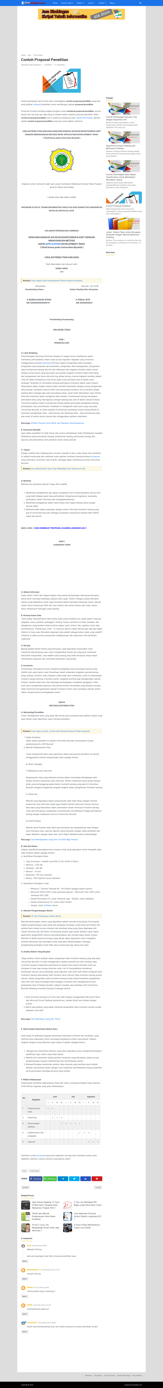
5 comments (60, 65)
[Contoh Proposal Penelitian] (124, 203)
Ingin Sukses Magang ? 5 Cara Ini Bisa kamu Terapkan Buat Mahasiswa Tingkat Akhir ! (45, 1205)
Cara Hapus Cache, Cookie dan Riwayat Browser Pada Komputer (60, 731)
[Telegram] (63, 1178)
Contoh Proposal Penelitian (118, 206)
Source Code (66, 3)
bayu (29, 1245)
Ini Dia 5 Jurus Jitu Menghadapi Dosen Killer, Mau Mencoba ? (45, 1228)
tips (25, 1171)
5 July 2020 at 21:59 (41, 1287)
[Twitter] (74, 1178)
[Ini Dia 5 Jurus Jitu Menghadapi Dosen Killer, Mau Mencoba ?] (25, 1227)
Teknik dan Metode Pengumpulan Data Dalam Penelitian (43, 1216)
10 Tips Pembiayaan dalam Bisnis (46, 916)
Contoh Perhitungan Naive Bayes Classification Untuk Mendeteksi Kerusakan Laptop (121, 177)
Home (55, 3)
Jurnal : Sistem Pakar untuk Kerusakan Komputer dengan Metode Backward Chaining (123, 234)
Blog (111, 3)
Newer (25, 1187)
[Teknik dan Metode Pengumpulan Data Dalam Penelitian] (25, 1216)
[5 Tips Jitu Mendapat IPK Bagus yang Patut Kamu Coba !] (67, 1205)
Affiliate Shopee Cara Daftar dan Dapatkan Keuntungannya (57, 423)
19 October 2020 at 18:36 (46, 1323)
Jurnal (90, 3)
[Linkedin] (85, 1178)
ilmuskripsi (32, 1322)
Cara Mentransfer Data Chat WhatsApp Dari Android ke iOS (58, 468)
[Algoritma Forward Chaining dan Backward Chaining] (124, 142)
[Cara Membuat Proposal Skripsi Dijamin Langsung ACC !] (67, 1216)
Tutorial (101, 3)
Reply (25, 1261)
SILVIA (30, 1305)
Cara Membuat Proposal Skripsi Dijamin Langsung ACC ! (87, 1216)
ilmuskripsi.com (137, 1385)
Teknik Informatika (84, 118)
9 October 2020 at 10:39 (42, 1305)
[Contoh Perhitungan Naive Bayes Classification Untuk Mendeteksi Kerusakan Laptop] (124, 171)
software (48, 905)
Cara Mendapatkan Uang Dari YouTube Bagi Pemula (54, 839)
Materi (79, 3)
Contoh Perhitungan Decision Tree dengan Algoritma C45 (121, 118)
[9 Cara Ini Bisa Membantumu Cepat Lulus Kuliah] (67, 1227)
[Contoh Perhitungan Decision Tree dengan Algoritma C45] (124, 114)
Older (98, 1187)
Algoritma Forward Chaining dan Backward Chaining (120, 147)
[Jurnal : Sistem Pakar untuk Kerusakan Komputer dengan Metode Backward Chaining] (124, 229)
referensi (37, 104)
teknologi (46, 363)
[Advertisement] (61, 37)
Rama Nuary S (33, 1270)
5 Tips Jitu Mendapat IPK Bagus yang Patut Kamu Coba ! (88, 1203)
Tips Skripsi (35, 1171)
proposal (41, 1155)
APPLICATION (53, 244)
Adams (30, 1287)
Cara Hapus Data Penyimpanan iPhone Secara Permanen (56, 280)
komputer (95, 456)
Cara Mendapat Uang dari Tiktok (45, 1019)
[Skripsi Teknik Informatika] (33, 3)
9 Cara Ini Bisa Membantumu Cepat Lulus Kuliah (87, 1226)
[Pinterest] (97, 1178)
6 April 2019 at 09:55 (39, 1245)
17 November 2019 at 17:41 (50, 1270)
